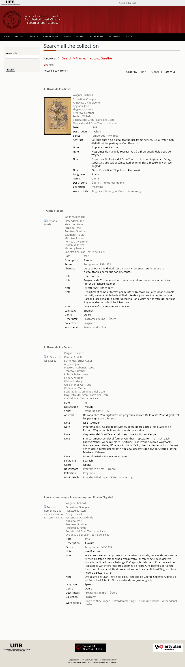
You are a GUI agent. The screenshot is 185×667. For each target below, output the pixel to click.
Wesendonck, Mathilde (79, 517)
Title (143, 72)
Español (132, 2)
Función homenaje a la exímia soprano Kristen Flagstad (78, 497)
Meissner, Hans (74, 224)
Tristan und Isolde (95, 327)
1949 (94, 127)
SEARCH (34, 36)
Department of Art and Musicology (83, 660)
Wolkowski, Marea (75, 388)
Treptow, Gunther (83, 113)
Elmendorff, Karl (74, 221)
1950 (88, 539)
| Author (153, 72)
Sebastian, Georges (84, 99)
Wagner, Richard (83, 95)
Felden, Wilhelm (82, 116)
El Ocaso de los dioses (57, 89)
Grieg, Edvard (74, 514)
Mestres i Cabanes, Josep (79, 367)
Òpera (95, 182)
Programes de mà (113, 182)
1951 (87, 256)
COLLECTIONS (96, 36)
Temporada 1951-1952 (97, 264)
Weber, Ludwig (73, 381)
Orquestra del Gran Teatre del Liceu (95, 123)
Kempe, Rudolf (73, 357)
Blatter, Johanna (74, 248)
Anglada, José (81, 106)
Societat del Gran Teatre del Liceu (93, 119)
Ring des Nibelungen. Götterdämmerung (116, 191)
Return (49, 64)
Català (122, 2)
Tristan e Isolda (53, 211)
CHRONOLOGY (50, 36)
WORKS (79, 36)
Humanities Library (108, 660)
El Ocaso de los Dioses (58, 347)
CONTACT (130, 36)
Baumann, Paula (74, 234)
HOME (7, 36)
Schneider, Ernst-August (78, 360)
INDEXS (67, 36)
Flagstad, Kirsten (83, 109)
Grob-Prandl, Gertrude (77, 384)
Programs (97, 186)
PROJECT (19, 36)
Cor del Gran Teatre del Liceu (82, 398)
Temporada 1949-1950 (105, 135)
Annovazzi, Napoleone (86, 102)
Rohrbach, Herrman (77, 241)
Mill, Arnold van (74, 238)
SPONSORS (114, 36)
